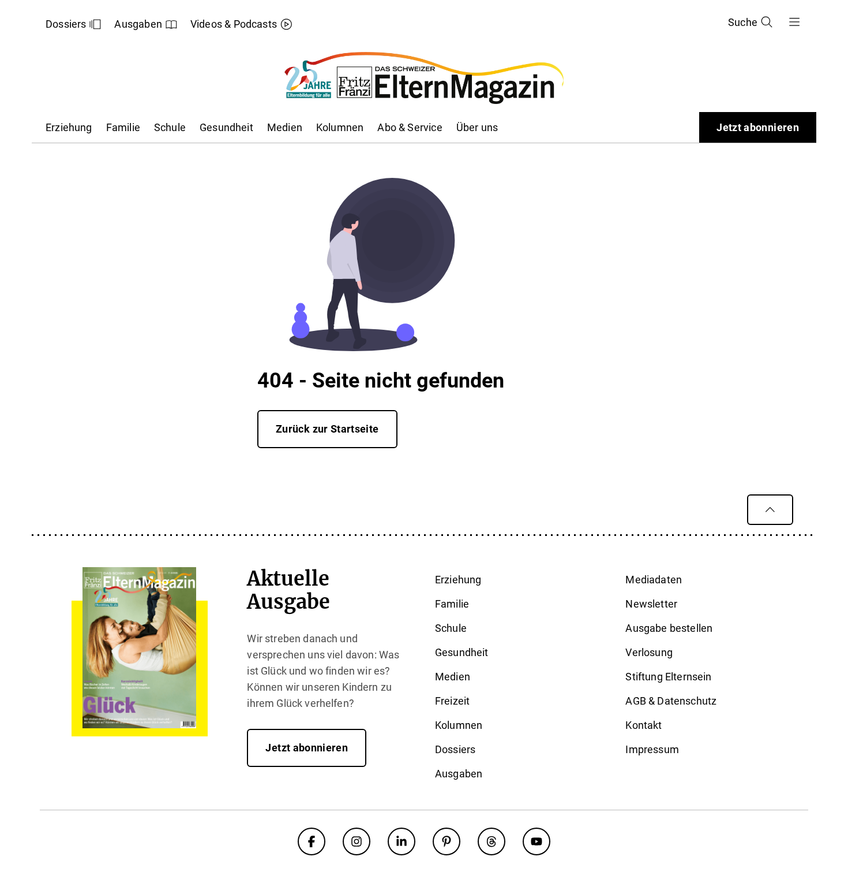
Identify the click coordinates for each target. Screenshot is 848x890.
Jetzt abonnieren (757, 127)
